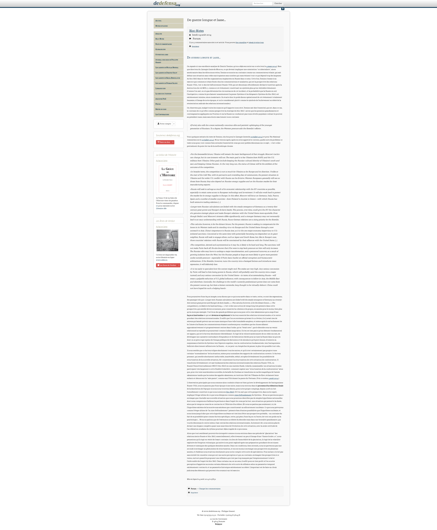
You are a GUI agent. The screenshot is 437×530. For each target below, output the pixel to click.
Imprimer (195, 46)
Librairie (161, 208)
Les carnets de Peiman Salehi (166, 83)
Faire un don (164, 142)
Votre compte (165, 124)
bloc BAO (230, 392)
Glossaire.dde (160, 49)
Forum (158, 104)
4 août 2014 (273, 378)
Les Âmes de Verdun (167, 265)
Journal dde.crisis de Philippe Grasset (166, 61)
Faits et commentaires (163, 44)
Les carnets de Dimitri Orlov (166, 73)
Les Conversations (162, 114)
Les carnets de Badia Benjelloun (167, 78)
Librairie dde (160, 88)
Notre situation (161, 26)
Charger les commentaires (209, 489)
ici (157, 206)
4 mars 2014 (271, 66)
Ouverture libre (161, 54)
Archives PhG (160, 99)
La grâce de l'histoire (163, 94)
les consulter (241, 42)
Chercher (278, 3)
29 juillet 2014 (256, 137)
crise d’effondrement (243, 395)
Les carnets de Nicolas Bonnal (166, 67)
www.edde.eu (161, 260)
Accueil (158, 21)
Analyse (158, 34)
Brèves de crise (160, 109)
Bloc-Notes (159, 39)
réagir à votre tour (256, 42)
